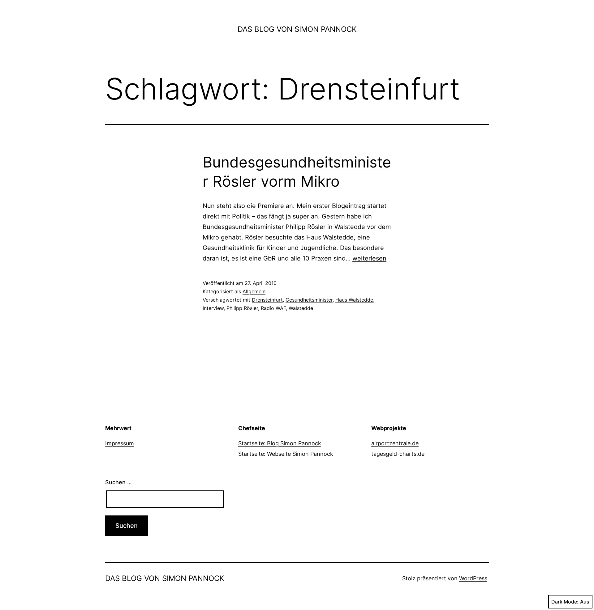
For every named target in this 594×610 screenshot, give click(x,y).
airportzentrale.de (395, 443)
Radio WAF (273, 308)
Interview (213, 308)
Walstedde (301, 308)
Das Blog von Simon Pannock (297, 29)
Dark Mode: (565, 602)
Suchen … (118, 482)
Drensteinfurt (267, 300)
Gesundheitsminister (309, 300)
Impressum (119, 443)
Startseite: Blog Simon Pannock (279, 443)
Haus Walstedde (354, 300)
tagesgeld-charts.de (397, 454)
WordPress (473, 578)
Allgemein (254, 291)
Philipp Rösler (242, 308)
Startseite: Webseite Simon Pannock (285, 454)
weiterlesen (369, 258)
